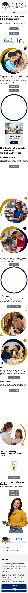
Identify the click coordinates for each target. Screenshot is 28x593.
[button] (14, 12)
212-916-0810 (6, 547)
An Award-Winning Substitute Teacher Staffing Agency (11, 453)
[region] (14, 133)
